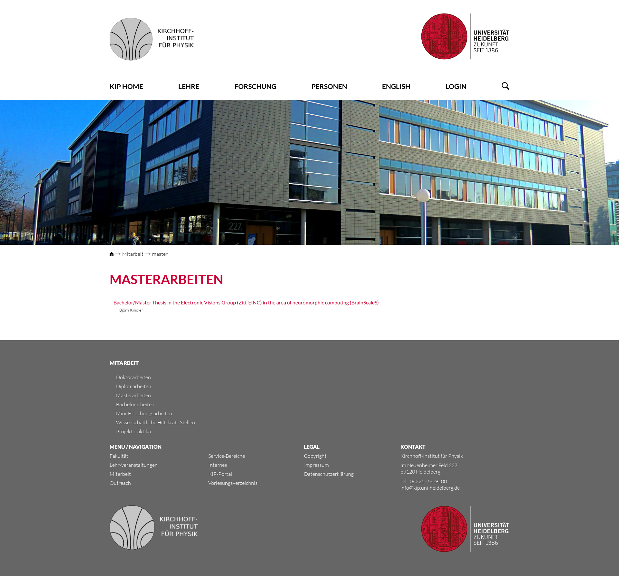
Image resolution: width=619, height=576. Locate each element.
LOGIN (456, 86)
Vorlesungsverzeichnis (233, 483)
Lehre (188, 86)
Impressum (316, 465)
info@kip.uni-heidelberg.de (430, 488)
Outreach (120, 483)
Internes (217, 465)
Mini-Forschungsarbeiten (144, 413)
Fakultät (119, 456)
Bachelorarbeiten (135, 404)
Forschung (255, 86)
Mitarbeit (132, 254)
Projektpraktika (133, 431)
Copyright (315, 456)
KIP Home (126, 86)
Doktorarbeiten (133, 377)
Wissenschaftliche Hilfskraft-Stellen (155, 422)
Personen (329, 86)
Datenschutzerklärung (329, 474)
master (160, 254)
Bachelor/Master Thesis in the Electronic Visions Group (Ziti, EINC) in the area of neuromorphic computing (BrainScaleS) (246, 302)
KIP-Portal (220, 474)
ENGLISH (396, 86)
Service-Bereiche (226, 456)
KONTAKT (413, 447)
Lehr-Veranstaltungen (134, 465)
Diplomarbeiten (133, 386)
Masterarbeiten (133, 395)
